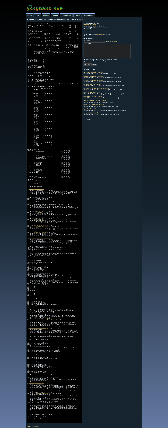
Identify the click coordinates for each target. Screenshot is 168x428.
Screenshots (88, 15)
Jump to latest (88, 32)
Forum (55, 15)
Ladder (46, 15)
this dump (90, 24)
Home (29, 15)
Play (37, 15)
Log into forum (112, 41)
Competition (66, 15)
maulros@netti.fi (101, 34)
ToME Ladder (96, 27)
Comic (77, 15)
